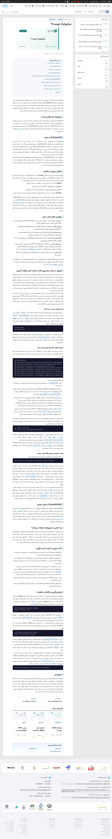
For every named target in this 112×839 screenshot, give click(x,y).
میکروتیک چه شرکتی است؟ (53, 63)
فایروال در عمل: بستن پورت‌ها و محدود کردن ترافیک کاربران (46, 76)
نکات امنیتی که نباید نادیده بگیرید (52, 85)
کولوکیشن (19, 511)
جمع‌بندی (57, 92)
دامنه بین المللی (81, 72)
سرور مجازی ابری (58, 519)
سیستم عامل (60, 19)
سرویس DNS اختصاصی (55, 265)
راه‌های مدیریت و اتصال (54, 69)
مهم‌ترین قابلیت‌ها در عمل (54, 73)
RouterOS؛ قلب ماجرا (55, 66)
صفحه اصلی (90, 12)
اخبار (85, 12)
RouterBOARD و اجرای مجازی (52, 79)
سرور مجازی (58, 748)
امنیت (79, 66)
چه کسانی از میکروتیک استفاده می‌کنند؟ (50, 82)
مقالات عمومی (105, 19)
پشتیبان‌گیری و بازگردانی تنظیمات (52, 89)
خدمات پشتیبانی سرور (55, 751)
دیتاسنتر (79, 84)
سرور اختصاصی (32, 748)
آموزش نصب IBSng (35, 249)
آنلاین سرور (80, 60)
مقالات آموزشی (78, 12)
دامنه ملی (80, 78)
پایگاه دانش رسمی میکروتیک (20, 129)
